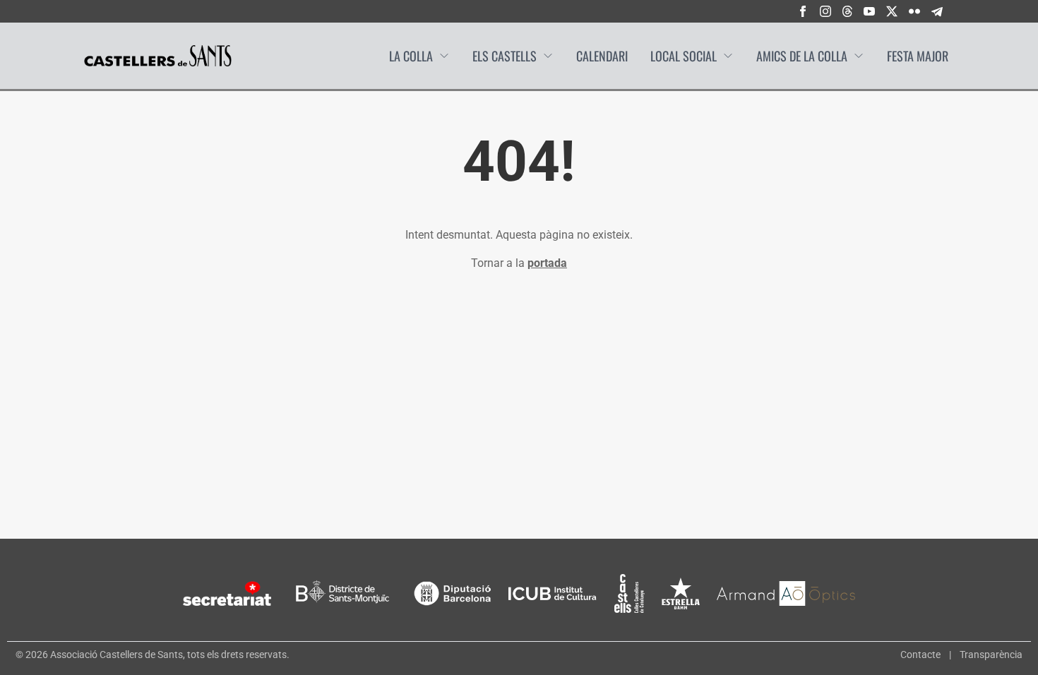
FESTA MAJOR (917, 55)
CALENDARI (602, 55)
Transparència (991, 654)
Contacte (920, 654)
